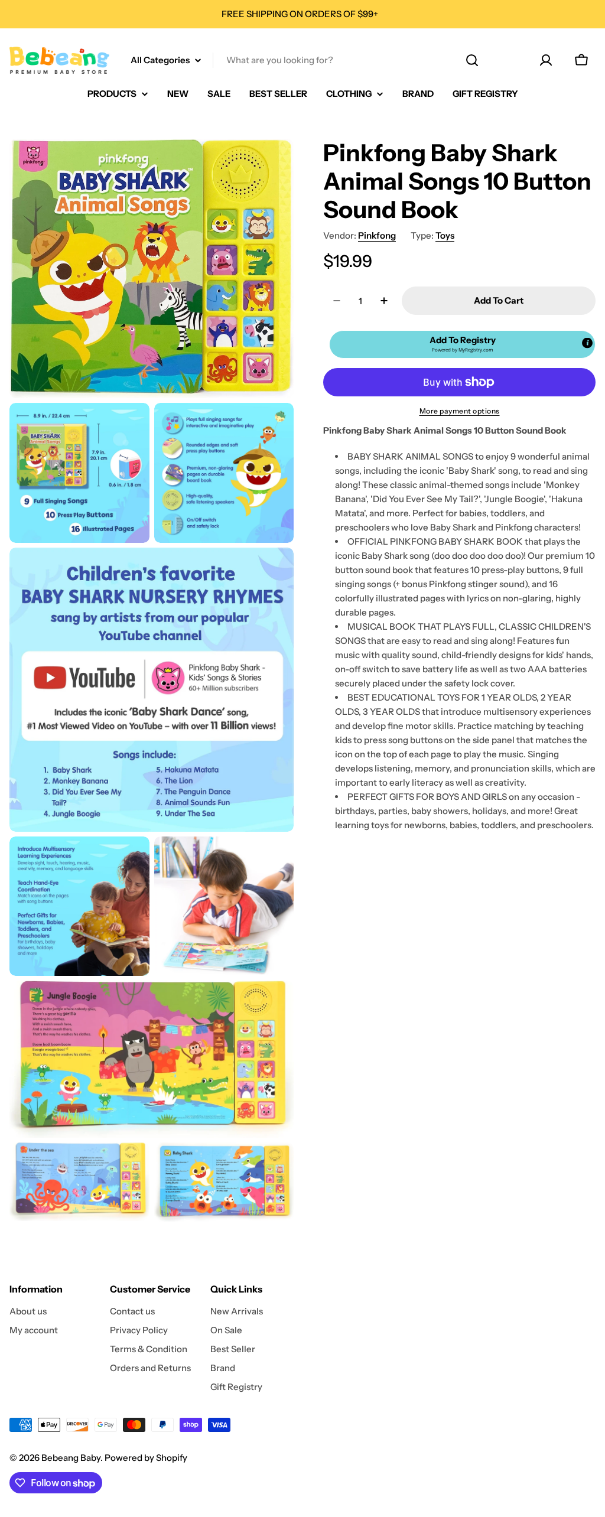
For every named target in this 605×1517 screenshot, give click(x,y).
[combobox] (302, 60)
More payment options (459, 410)
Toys (444, 235)
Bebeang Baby (70, 1457)
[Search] (472, 60)
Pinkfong (377, 235)
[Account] (546, 60)
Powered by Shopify (146, 1457)
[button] (462, 344)
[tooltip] (587, 343)
